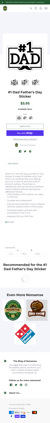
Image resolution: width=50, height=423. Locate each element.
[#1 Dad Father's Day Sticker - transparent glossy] (14, 82)
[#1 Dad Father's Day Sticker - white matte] (25, 82)
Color (25, 114)
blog (16, 365)
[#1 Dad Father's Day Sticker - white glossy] (36, 82)
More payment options (25, 139)
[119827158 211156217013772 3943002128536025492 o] (13, 310)
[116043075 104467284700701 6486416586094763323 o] (25, 334)
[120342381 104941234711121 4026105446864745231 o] (36, 310)
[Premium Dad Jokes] (5, 8)
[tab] (13, 163)
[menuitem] (30, 8)
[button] (2, 2)
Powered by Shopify (16, 408)
